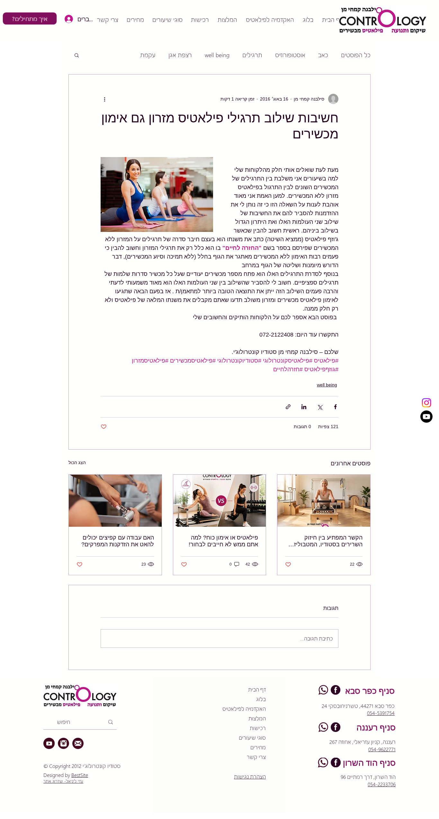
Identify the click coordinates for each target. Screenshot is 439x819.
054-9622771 (382, 749)
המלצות (257, 718)
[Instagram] (426, 403)
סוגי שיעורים (252, 737)
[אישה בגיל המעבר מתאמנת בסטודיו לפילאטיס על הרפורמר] (323, 501)
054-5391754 (381, 712)
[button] (77, 54)
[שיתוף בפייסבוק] (335, 407)
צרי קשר (256, 756)
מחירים (258, 747)
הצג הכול (77, 462)
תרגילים (252, 55)
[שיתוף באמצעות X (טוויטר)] (320, 407)
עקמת (148, 55)
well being (217, 55)
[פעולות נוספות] (104, 99)
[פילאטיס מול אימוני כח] (219, 501)
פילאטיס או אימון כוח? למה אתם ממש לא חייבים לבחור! (223, 541)
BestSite (79, 774)
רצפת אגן (180, 55)
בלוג (261, 699)
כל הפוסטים (356, 55)
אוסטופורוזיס (290, 55)
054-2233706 (382, 784)
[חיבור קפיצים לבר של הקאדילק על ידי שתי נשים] (115, 501)
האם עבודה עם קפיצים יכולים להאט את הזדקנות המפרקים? (117, 541)
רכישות (258, 728)
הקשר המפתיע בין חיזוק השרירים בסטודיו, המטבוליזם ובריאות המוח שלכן (326, 541)
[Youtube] (426, 416)
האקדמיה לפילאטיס (244, 708)
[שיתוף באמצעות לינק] (288, 407)
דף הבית (257, 689)
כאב (323, 55)
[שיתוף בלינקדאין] (304, 407)
